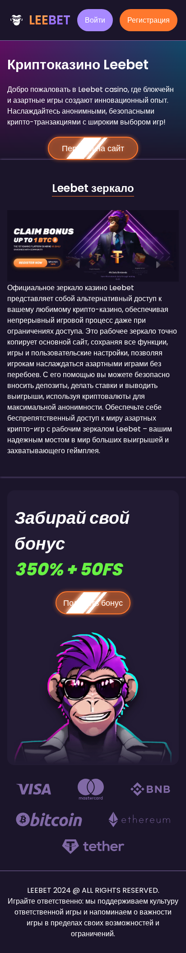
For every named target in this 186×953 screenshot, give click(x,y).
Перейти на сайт (93, 148)
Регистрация (148, 20)
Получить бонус (93, 602)
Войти (95, 20)
